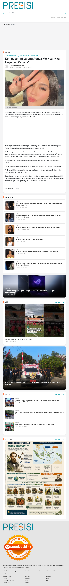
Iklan (47, 578)
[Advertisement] (34, 132)
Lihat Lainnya (60, 302)
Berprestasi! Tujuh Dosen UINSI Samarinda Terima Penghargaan (34, 424)
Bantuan (48, 576)
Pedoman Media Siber (8, 580)
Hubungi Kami (6, 582)
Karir (47, 580)
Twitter (26, 580)
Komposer (14, 55)
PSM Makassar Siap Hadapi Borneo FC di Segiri (19, 339)
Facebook (27, 576)
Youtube (27, 582)
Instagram (27, 578)
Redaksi (5, 578)
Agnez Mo (8, 55)
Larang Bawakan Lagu (24, 55)
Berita (8, 24)
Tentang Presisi (7, 576)
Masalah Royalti (34, 55)
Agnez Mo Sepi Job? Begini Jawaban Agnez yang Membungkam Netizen (37, 251)
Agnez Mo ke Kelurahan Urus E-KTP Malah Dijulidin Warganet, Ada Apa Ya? (38, 227)
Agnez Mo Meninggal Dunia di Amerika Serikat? (30, 239)
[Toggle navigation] (5, 18)
